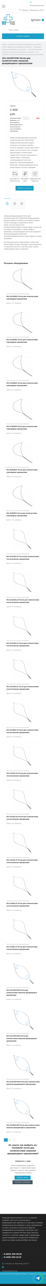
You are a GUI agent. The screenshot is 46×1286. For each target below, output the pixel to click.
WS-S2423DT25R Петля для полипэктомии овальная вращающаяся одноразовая (21, 993)
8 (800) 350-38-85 (13, 1254)
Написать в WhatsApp (22, 1182)
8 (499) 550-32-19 (12, 1257)
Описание (7, 203)
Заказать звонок (22, 1177)
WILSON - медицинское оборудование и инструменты (17, 47)
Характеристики (14, 203)
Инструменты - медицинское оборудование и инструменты (24, 44)
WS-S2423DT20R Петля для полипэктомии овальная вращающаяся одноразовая (21, 1038)
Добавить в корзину (24, 188)
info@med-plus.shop (37, 5)
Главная (4, 44)
